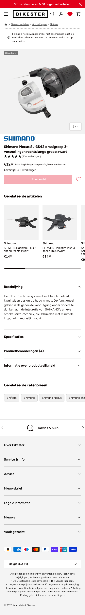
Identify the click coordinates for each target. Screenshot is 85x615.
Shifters (54, 24)
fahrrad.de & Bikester (24, 605)
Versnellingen (39, 24)
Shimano (29, 397)
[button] (70, 14)
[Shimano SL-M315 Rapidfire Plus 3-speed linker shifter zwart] (59, 222)
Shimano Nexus (52, 397)
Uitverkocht (38, 179)
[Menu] (6, 14)
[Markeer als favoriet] (76, 179)
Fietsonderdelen (20, 24)
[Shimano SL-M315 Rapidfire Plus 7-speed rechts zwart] (21, 222)
